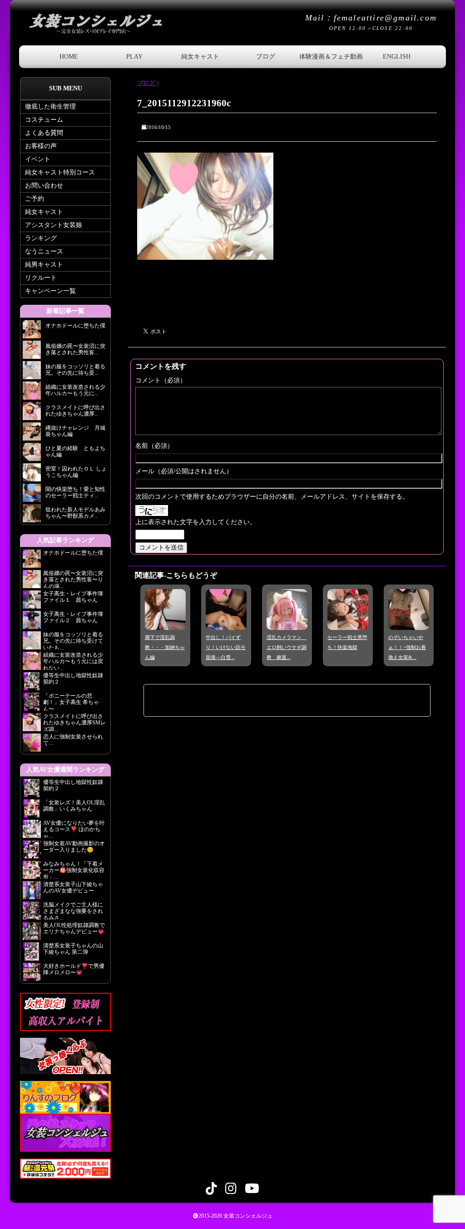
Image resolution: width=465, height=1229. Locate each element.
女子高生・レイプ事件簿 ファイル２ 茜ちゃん (73, 617)
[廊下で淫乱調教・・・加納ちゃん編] (165, 623)
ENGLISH (397, 56)
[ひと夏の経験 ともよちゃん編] (32, 454)
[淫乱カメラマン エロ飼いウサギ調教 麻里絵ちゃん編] (287, 623)
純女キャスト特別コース (60, 172)
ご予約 (34, 198)
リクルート (41, 277)
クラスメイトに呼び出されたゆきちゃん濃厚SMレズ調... (74, 722)
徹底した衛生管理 (50, 106)
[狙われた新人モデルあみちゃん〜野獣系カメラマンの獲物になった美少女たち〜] (32, 515)
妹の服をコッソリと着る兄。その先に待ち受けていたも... (73, 640)
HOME (68, 56)
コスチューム (44, 119)
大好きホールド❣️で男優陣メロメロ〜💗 (73, 969)
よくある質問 (44, 132)
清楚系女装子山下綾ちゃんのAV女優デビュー (73, 887)
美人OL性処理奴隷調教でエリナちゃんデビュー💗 (74, 928)
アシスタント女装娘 (53, 225)
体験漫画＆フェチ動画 (331, 56)
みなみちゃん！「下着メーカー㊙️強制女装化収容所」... (73, 870)
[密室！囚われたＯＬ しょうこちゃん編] (32, 474)
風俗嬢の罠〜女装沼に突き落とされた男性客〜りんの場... (73, 579)
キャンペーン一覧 (50, 290)
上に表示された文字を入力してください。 (195, 522)
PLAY (134, 56)
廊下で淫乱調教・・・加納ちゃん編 (165, 647)
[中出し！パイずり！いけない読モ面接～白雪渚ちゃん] (226, 623)
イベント (37, 159)
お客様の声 (41, 146)
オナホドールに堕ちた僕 (75, 553)
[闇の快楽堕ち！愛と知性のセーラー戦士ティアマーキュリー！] (32, 495)
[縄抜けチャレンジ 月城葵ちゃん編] (32, 434)
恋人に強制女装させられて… (73, 739)
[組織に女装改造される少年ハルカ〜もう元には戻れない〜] (32, 393)
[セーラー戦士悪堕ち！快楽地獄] (347, 623)
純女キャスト (200, 56)
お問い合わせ (44, 185)
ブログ (265, 56)
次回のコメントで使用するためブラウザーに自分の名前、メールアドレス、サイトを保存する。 (272, 496)
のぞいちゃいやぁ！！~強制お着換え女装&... (407, 647)
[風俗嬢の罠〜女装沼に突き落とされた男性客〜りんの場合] (32, 352)
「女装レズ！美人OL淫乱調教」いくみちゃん (74, 805)
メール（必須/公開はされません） (183, 471)
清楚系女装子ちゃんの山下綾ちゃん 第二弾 (73, 948)
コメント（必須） (160, 380)
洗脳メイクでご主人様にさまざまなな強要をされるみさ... (73, 911)
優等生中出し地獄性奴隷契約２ (73, 678)
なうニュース (44, 251)
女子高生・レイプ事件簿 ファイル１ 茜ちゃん (73, 596)
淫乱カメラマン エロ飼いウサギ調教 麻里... (287, 647)
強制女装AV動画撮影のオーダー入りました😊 (74, 846)
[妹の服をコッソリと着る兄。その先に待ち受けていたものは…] (32, 372)
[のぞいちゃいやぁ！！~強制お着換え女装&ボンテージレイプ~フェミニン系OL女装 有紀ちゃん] (408, 623)
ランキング (41, 238)
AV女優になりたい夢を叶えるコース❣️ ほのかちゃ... (74, 829)
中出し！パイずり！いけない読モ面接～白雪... (226, 647)
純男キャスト (44, 264)
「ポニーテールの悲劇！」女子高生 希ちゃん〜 (71, 702)
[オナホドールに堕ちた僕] (32, 331)
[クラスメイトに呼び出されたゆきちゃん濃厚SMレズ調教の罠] (32, 413)
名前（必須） (154, 445)
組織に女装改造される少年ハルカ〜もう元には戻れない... (73, 661)
